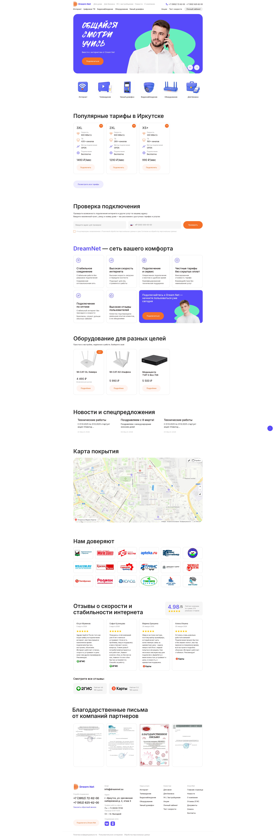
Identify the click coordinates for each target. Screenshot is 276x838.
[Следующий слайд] (270, 428)
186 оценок (98, 690)
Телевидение (105, 97)
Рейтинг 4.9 (98, 687)
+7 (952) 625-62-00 (86, 802)
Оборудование (171, 97)
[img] (82, 4)
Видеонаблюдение (149, 97)
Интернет (83, 97)
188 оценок (134, 690)
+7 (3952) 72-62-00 (86, 798)
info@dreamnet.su (114, 789)
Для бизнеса (193, 97)
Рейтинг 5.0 (134, 687)
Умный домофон (127, 97)
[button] (93, 61)
